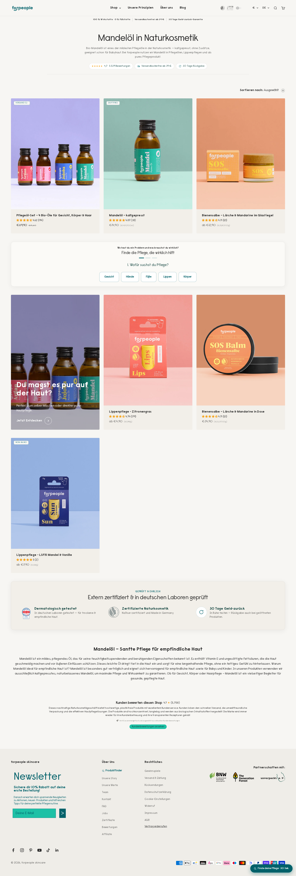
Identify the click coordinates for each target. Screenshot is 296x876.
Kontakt (106, 799)
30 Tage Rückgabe (193, 66)
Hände (130, 276)
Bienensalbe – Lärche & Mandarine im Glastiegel (237, 215)
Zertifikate (108, 820)
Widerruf (150, 806)
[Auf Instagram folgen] (22, 850)
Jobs (105, 813)
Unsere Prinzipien (140, 7)
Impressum (151, 813)
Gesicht (109, 276)
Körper (188, 276)
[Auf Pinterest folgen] (30, 850)
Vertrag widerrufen (156, 826)
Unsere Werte (110, 785)
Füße (148, 276)
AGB (147, 820)
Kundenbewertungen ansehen (148, 727)
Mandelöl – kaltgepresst (127, 215)
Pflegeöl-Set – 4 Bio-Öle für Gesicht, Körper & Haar (54, 215)
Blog (183, 7)
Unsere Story (109, 778)
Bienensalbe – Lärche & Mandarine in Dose (233, 411)
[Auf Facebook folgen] (13, 850)
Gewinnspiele (152, 771)
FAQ (104, 806)
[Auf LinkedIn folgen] (57, 850)
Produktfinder (114, 770)
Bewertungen (109, 827)
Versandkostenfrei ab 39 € (156, 66)
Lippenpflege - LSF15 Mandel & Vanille (44, 555)
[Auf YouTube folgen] (39, 850)
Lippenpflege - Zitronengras (130, 411)
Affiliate (107, 834)
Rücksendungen (154, 785)
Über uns (166, 7)
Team (105, 792)
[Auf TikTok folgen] (48, 850)
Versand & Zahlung (155, 778)
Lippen (167, 276)
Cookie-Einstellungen (157, 799)
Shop (114, 7)
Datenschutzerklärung (158, 792)
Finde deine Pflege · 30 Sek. (273, 868)
